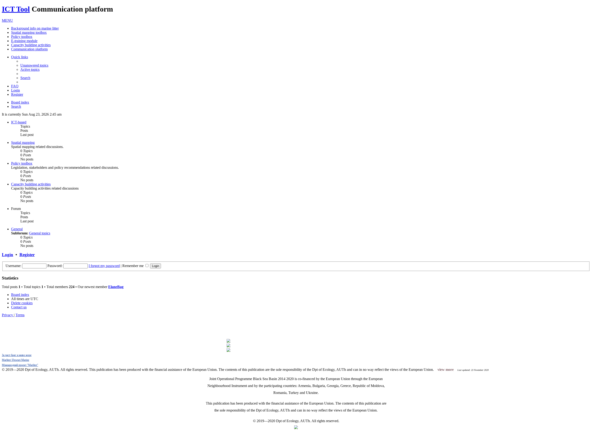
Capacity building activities (31, 45)
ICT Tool (16, 9)
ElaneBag (115, 287)
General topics (39, 233)
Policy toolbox (21, 37)
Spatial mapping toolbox (29, 32)
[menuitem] (34, 65)
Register (27, 254)
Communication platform (29, 49)
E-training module (24, 41)
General (17, 229)
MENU (7, 20)
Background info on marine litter (35, 28)
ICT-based (18, 122)
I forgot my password (104, 266)
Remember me (133, 266)
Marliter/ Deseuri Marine (15, 360)
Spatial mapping (23, 142)
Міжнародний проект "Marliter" (20, 365)
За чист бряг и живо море (16, 355)
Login (7, 254)
